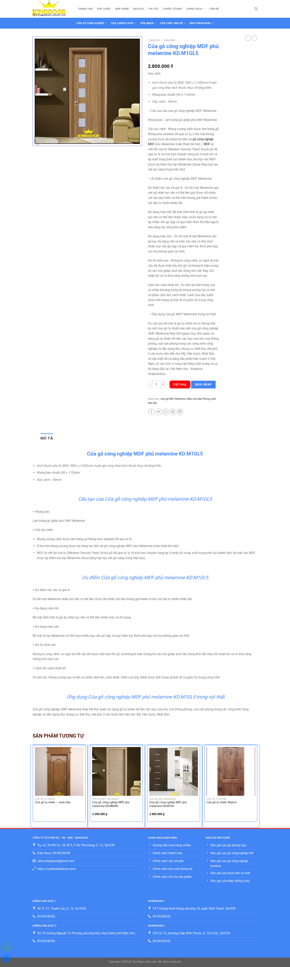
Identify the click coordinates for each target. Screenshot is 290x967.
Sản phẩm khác (200, 23)
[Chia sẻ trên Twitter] (158, 412)
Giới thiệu (104, 8)
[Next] (257, 786)
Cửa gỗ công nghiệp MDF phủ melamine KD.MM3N (111, 804)
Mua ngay (203, 384)
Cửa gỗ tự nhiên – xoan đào (53, 802)
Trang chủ (85, 8)
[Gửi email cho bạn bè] (166, 412)
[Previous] (33, 786)
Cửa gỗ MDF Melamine (173, 398)
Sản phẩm (122, 8)
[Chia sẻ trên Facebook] (151, 412)
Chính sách (194, 8)
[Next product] (248, 38)
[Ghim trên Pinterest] (173, 412)
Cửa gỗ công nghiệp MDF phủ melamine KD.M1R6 (168, 804)
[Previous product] (254, 38)
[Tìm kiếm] (255, 9)
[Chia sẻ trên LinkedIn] (180, 412)
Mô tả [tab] (46, 438)
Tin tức (153, 8)
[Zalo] (6, 960)
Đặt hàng (179, 384)
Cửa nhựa (146, 23)
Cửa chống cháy (122, 23)
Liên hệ (214, 8)
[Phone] (6, 948)
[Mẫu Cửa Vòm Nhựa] (52, 9)
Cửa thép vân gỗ (171, 23)
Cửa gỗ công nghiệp (90, 23)
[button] (38, 141)
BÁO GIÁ (138, 8)
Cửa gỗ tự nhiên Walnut (222, 802)
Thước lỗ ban (172, 8)
